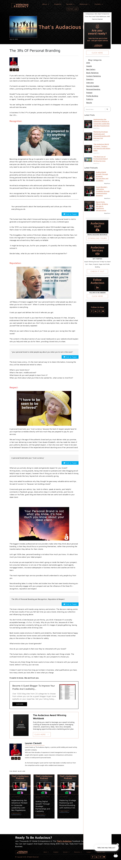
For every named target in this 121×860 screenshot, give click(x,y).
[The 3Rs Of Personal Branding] (23, 27)
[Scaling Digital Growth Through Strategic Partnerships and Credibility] (89, 176)
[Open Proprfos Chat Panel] (116, 856)
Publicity (89, 99)
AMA (88, 63)
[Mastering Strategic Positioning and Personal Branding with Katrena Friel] (88, 136)
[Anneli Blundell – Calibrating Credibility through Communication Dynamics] (89, 191)
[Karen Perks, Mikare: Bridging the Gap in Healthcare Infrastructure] (89, 206)
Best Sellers (90, 69)
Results (89, 103)
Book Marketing (92, 73)
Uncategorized (16, 796)
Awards (38, 796)
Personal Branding (93, 89)
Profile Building (92, 96)
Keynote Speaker (92, 86)
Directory (89, 79)
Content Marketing (93, 76)
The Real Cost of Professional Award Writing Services (100, 159)
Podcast (43, 796)
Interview (90, 83)
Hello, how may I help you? (106, 848)
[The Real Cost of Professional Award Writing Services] (88, 159)
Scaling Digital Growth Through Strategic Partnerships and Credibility (102, 176)
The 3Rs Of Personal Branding (34, 50)
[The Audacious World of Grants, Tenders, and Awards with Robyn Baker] (88, 149)
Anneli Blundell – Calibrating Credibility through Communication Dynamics (103, 191)
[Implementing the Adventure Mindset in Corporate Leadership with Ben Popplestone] (88, 124)
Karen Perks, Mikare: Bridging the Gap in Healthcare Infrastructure (102, 206)
